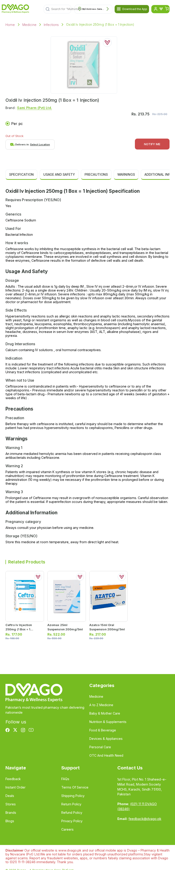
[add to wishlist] (107, 42)
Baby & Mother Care (104, 713)
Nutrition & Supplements (107, 722)
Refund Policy (71, 812)
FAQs (65, 779)
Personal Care (100, 747)
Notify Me (152, 144)
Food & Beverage (102, 730)
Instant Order (15, 787)
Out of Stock (14, 136)
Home (10, 25)
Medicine (29, 25)
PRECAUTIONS (96, 174)
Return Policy (71, 804)
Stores (10, 804)
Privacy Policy (71, 821)
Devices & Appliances (106, 739)
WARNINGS (126, 174)
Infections (51, 25)
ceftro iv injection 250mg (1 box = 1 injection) (18, 629)
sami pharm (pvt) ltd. (34, 108)
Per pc (17, 123)
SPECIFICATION (21, 174)
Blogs (9, 821)
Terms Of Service (74, 787)
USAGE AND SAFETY (59, 174)
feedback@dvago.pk (145, 819)
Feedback (13, 779)
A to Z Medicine (101, 705)
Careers (67, 829)
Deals (9, 796)
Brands (10, 812)
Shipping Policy (73, 796)
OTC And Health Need (106, 755)
